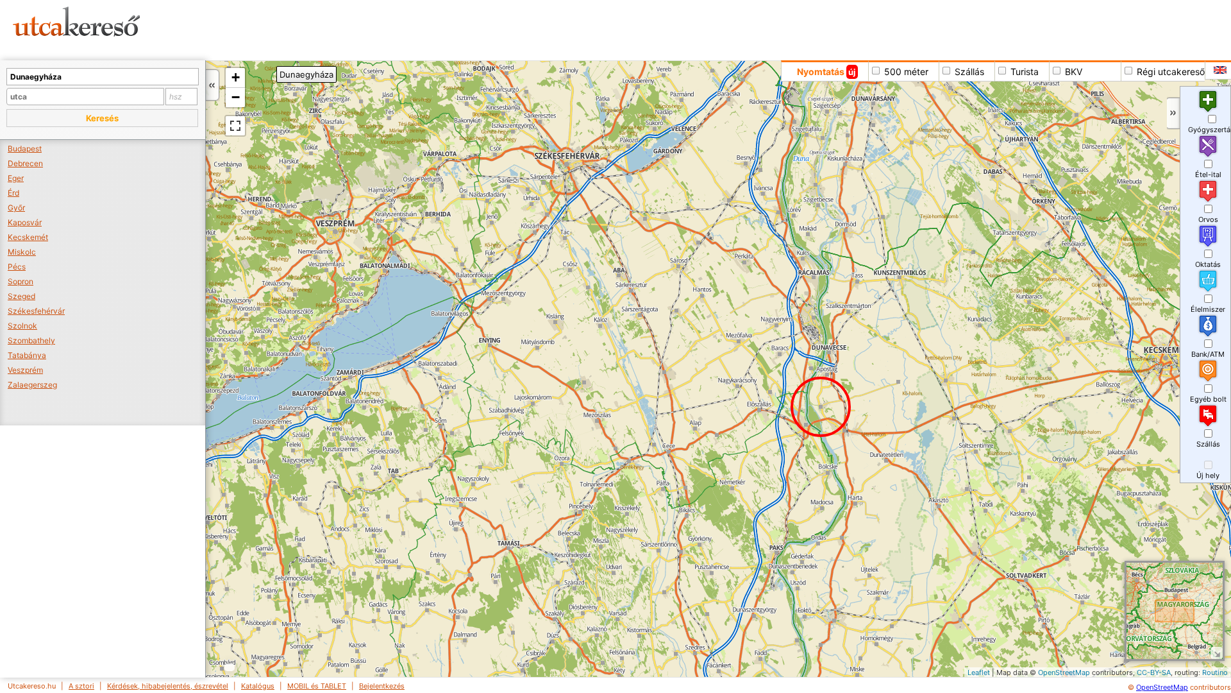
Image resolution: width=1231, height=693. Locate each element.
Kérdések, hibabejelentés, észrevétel (167, 685)
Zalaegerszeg (32, 384)
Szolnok (22, 325)
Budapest (25, 148)
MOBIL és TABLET (316, 685)
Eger (16, 178)
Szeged (21, 296)
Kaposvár (25, 222)
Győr (16, 207)
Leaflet (978, 672)
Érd (13, 193)
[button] (102, 118)
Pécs (17, 266)
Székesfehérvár (36, 311)
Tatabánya (27, 355)
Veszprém (25, 370)
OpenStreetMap (1064, 672)
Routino (1215, 672)
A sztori (81, 685)
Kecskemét (28, 237)
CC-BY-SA (1154, 672)
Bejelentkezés (382, 685)
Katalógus (257, 685)
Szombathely (31, 340)
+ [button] (235, 77)
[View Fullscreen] (235, 125)
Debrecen (25, 163)
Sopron (20, 281)
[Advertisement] (490, 29)
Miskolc (22, 252)
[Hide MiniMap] (1216, 653)
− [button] (235, 97)
